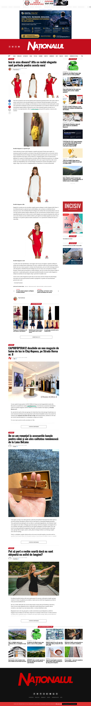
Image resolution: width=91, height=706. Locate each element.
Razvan (14, 446)
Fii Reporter (31, 697)
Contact (66, 56)
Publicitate (37, 697)
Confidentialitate (55, 697)
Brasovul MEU (73, 245)
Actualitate (25, 56)
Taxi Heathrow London (67, 238)
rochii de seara (40, 286)
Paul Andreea (16, 69)
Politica (35, 56)
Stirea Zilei (19, 56)
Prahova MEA (79, 245)
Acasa (14, 56)
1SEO (14, 358)
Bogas (26, 286)
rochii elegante (35, 109)
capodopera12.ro (31, 406)
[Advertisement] (72, 192)
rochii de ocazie (32, 286)
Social (31, 56)
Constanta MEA (66, 245)
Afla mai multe (59, 704)
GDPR (57, 56)
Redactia (61, 56)
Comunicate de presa (74, 56)
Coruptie (46, 56)
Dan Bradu (15, 558)
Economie (40, 56)
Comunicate (51, 56)
